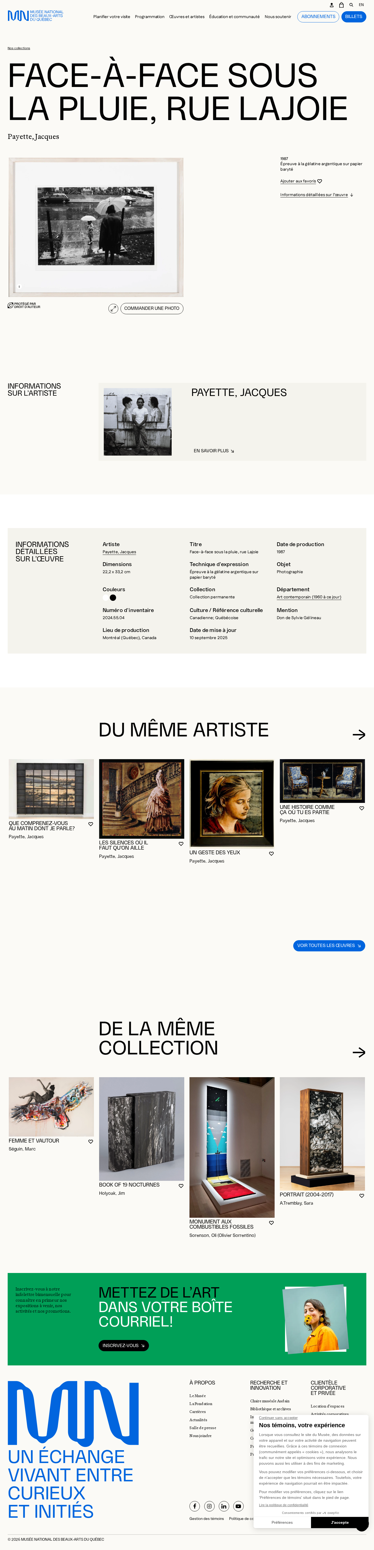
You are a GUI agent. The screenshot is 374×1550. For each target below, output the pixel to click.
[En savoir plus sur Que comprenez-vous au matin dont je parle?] (51, 789)
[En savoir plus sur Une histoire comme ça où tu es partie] (322, 781)
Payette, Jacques (119, 552)
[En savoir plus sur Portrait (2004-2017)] (322, 1134)
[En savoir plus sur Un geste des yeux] (232, 804)
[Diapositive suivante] (359, 734)
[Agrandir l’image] (113, 309)
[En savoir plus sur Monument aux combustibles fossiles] (232, 1147)
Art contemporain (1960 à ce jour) (309, 597)
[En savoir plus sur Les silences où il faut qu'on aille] (141, 799)
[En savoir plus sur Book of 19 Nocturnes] (141, 1129)
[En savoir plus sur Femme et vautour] (51, 1107)
